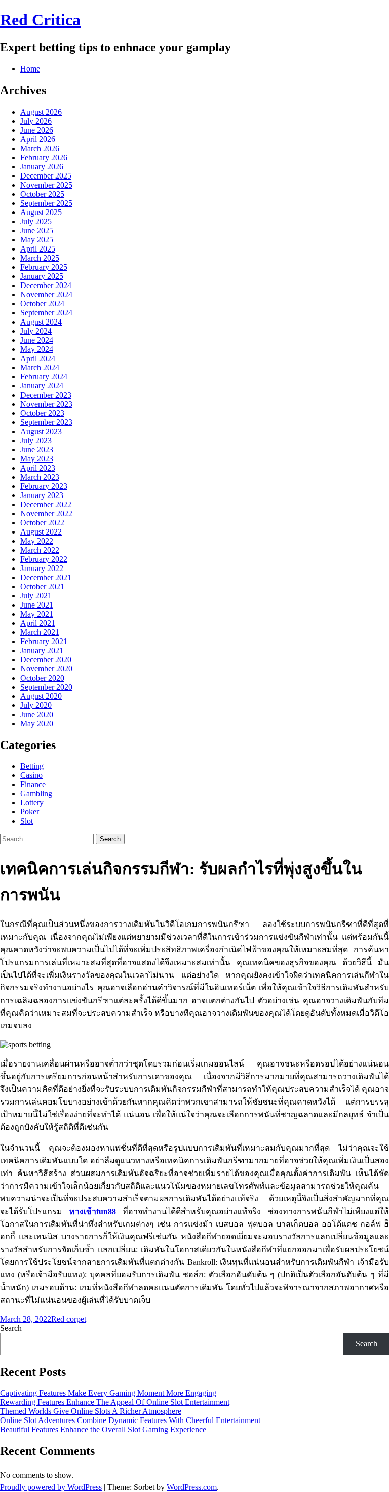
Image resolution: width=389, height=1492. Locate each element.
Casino (31, 775)
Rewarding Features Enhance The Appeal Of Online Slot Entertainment (114, 1402)
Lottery (32, 802)
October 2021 (42, 586)
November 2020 (46, 668)
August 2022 (41, 531)
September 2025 (46, 203)
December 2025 (45, 175)
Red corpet (68, 1319)
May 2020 (36, 723)
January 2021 (41, 650)
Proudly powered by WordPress (51, 1487)
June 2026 (36, 130)
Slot (26, 820)
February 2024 (43, 376)
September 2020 (46, 687)
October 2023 (42, 413)
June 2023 (36, 449)
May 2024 (36, 349)
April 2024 (37, 358)
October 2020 (42, 677)
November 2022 (46, 513)
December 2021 (45, 577)
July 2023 (36, 440)
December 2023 (45, 394)
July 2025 (36, 221)
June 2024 (36, 340)
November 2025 (46, 185)
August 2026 (41, 112)
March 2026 (39, 148)
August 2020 (41, 696)
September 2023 (46, 422)
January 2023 (41, 495)
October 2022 (42, 522)
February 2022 (43, 559)
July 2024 (36, 331)
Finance (33, 784)
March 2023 (39, 477)
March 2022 (39, 550)
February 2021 (43, 641)
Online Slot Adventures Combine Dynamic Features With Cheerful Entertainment (130, 1420)
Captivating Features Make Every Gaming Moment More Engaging (108, 1393)
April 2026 (37, 139)
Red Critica (40, 20)
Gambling (36, 793)
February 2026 (43, 157)
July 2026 (36, 121)
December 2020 (45, 659)
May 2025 (36, 239)
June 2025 (36, 230)
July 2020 (36, 705)
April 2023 (37, 468)
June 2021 (36, 604)
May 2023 (36, 458)
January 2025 (41, 276)
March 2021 (39, 632)
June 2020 (36, 714)
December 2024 (45, 285)
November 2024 (46, 294)
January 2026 (41, 166)
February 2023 (43, 486)
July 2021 (36, 595)
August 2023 (41, 431)
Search (11, 1328)
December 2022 (45, 504)
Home (30, 68)
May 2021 (36, 614)
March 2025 (39, 258)
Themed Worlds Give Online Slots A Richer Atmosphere (90, 1411)
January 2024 (41, 385)
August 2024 (41, 321)
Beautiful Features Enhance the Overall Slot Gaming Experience (103, 1429)
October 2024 (42, 303)
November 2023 (46, 404)
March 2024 (39, 367)
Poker (29, 811)
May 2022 (36, 541)
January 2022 (41, 568)
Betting (32, 766)
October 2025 (42, 194)
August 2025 (41, 212)
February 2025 (43, 267)
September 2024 (46, 312)
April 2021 (37, 623)
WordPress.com (192, 1487)
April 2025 (37, 248)
